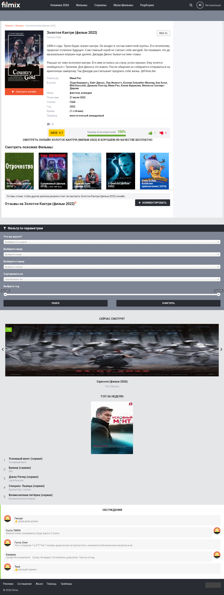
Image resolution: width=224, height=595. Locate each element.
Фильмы (81, 5)
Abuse (39, 583)
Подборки (147, 5)
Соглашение (24, 583)
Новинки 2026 (59, 5)
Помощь (52, 583)
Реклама (8, 583)
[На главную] (13, 4)
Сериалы (100, 5)
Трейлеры (66, 583)
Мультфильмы (123, 5)
